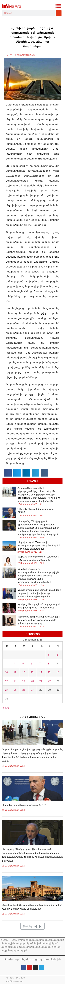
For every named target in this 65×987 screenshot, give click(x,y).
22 (49, 681)
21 (40, 681)
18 (15, 681)
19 (23, 681)
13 (32, 672)
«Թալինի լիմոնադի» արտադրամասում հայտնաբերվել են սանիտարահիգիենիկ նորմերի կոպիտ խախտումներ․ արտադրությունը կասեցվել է (39, 575)
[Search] (59, 13)
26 (23, 689)
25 (15, 689)
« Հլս (5, 707)
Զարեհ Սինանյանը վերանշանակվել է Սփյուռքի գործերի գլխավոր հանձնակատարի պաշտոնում (39, 593)
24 (6, 689)
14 (40, 672)
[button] (8, 473)
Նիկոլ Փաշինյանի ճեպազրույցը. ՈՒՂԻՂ (24, 805)
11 (15, 672)
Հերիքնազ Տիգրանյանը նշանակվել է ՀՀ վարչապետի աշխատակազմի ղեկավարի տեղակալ (39, 619)
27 (32, 689)
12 (23, 672)
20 (32, 681)
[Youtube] (29, 967)
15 (49, 672)
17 (6, 681)
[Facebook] (23, 967)
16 (57, 672)
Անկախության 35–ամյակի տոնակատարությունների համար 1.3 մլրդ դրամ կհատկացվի (39, 545)
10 (6, 672)
